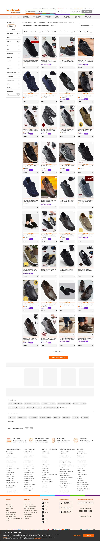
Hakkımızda (8, 502)
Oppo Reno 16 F (80, 480)
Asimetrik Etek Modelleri (28, 488)
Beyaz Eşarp (26, 453)
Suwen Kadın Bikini (45, 491)
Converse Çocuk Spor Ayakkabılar (66, 471)
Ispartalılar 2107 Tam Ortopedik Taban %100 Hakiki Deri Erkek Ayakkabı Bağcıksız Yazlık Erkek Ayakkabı (85, 235)
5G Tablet (79, 476)
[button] (31, 67)
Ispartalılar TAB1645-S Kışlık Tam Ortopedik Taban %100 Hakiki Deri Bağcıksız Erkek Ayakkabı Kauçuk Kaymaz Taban (66, 235)
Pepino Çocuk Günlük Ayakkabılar (66, 477)
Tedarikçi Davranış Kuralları (29, 508)
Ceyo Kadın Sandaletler (46, 489)
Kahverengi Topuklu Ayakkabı (30, 484)
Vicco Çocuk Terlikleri (64, 479)
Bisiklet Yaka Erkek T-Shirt (29, 472)
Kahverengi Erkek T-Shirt (29, 468)
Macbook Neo (80, 468)
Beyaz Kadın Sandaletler (28, 464)
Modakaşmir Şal (45, 470)
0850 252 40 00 (85, 511)
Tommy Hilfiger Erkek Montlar (12, 491)
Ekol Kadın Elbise (45, 468)
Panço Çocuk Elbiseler (64, 473)
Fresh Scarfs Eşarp (45, 451)
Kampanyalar (52, 8)
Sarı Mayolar (26, 482)
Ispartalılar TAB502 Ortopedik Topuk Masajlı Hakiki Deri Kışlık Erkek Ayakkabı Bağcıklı (48, 270)
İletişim (7, 520)
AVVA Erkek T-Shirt (10, 460)
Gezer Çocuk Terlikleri (64, 489)
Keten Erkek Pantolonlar (28, 457)
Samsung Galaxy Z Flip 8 (82, 486)
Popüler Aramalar (80, 455)
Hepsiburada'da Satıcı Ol (89, 8)
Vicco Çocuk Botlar (63, 481)
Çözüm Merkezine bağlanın (85, 502)
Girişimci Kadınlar (60, 8)
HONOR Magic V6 (80, 490)
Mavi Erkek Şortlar (27, 486)
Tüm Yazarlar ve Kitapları (82, 453)
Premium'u (14, 12)
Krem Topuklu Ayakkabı (28, 476)
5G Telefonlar (80, 478)
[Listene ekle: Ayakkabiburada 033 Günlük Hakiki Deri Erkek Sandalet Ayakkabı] (92, 246)
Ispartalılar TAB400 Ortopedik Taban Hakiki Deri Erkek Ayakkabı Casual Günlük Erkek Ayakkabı (85, 95)
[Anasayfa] (23, 22)
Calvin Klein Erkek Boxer (11, 485)
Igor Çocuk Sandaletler (64, 451)
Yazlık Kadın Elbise (27, 451)
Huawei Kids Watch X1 (81, 462)
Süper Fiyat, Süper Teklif (44, 8)
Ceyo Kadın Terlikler (45, 472)
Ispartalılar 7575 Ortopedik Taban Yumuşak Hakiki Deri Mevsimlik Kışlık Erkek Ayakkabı (67, 61)
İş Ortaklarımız (9, 504)
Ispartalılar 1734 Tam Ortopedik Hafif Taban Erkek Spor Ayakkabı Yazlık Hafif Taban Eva (67, 270)
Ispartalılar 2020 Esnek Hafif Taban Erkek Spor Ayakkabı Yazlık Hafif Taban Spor (48, 95)
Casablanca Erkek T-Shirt (11, 489)
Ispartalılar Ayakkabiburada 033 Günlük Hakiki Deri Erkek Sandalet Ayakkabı (85, 270)
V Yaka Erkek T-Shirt (28, 490)
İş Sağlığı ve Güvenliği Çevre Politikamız (14, 518)
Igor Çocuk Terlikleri (63, 487)
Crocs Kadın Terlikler (46, 453)
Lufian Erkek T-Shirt (10, 453)
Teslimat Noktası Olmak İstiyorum (30, 512)
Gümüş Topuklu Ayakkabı (29, 455)
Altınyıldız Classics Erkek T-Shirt (12, 468)
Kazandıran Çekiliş (81, 470)
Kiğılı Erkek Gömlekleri (10, 478)
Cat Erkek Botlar (9, 487)
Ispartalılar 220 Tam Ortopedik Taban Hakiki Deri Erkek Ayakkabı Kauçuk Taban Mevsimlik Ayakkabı (48, 235)
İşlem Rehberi (26, 518)
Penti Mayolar (44, 466)
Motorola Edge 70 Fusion (82, 474)
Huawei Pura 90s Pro (81, 466)
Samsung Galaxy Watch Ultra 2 (83, 488)
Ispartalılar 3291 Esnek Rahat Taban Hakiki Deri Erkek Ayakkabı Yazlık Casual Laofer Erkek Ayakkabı (85, 130)
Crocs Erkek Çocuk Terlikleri (65, 475)
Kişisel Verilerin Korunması (11, 512)
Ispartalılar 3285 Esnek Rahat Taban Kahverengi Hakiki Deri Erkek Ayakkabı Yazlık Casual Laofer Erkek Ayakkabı (67, 95)
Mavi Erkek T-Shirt (9, 455)
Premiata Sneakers (9, 451)
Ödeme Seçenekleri (28, 514)
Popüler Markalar (80, 457)
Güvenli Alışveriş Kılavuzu (11, 516)
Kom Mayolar (44, 485)
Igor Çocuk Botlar (63, 453)
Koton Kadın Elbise (45, 483)
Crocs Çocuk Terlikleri (64, 455)
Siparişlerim (35, 8)
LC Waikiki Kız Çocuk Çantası (65, 464)
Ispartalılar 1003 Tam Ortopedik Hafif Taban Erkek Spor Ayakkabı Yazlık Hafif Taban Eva (85, 166)
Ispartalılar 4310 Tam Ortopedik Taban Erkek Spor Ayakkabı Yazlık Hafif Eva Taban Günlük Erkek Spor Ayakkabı (85, 61)
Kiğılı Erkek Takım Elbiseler (11, 462)
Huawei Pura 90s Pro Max (82, 464)
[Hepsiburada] (13, 10)
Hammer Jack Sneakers (10, 474)
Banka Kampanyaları (28, 516)
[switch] (18, 33)
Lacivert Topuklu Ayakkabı (29, 478)
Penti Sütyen (44, 462)
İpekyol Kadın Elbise (45, 477)
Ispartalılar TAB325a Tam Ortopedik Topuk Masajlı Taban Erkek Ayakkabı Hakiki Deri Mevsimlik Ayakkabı (48, 61)
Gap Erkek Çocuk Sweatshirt (65, 457)
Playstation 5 (79, 472)
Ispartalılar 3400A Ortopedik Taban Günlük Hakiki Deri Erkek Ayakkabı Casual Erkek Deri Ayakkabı (48, 130)
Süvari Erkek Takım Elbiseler (11, 457)
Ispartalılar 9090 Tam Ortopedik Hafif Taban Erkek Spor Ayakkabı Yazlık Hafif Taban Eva (30, 61)
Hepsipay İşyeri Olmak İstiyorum (30, 506)
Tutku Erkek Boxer (9, 466)
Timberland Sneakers (10, 476)
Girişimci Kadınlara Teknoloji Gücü (30, 510)
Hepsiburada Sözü (80, 451)
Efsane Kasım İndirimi (81, 460)
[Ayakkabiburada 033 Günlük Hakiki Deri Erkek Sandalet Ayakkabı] (86, 256)
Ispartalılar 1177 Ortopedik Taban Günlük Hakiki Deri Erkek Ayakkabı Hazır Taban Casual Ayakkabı (30, 270)
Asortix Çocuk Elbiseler (64, 460)
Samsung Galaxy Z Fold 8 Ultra (83, 484)
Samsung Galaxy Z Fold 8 (82, 482)
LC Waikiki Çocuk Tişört (64, 491)
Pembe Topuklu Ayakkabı (29, 466)
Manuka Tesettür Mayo (46, 479)
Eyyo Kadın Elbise (45, 460)
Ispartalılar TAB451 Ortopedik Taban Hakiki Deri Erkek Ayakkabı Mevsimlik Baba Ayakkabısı (30, 304)
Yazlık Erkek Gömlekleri (28, 460)
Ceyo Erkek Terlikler (10, 464)
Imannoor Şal (44, 455)
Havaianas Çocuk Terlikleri (65, 469)
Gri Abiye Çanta (27, 470)
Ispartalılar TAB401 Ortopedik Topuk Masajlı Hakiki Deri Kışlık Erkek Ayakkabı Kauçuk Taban (67, 130)
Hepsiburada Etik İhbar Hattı (85, 516)
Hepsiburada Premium (78, 8)
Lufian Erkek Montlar (10, 472)
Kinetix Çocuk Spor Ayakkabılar (66, 483)
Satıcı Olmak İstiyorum (28, 504)
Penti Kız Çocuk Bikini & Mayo (65, 462)
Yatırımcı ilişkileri (9, 506)
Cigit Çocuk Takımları (64, 485)
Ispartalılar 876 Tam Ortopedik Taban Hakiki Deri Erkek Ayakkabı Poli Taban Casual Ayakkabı (67, 339)
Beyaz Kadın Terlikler (28, 474)
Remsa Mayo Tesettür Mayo (47, 481)
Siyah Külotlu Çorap (28, 480)
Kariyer (7, 510)
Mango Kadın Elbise (45, 464)
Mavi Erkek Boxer (27, 462)
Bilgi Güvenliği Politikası (10, 514)
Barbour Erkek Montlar (10, 480)
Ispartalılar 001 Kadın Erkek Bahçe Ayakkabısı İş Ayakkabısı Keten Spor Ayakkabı (67, 304)
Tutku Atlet (8, 470)
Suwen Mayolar (45, 487)
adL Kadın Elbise (45, 457)
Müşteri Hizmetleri (69, 8)
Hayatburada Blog (27, 502)
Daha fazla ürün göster (58, 357)
